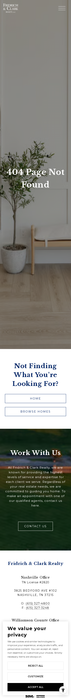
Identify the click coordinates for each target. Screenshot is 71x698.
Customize (35, 676)
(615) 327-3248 (37, 608)
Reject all (35, 665)
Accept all (35, 687)
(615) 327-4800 (38, 603)
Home (35, 398)
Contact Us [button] (35, 526)
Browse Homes (35, 411)
